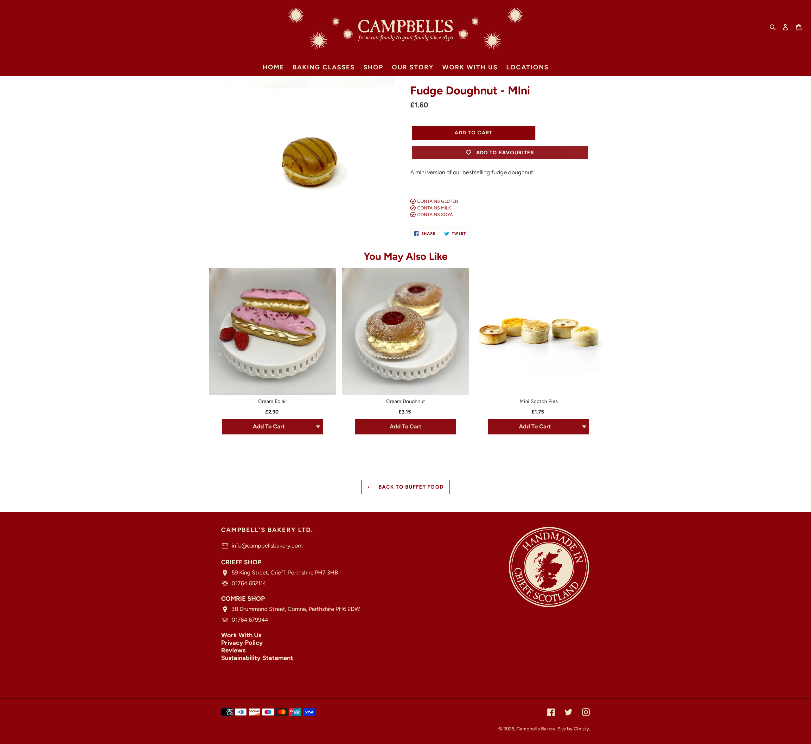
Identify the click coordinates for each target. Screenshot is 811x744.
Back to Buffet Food (410, 487)
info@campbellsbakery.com (267, 545)
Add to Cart (405, 426)
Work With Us (241, 635)
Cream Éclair (272, 401)
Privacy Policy (242, 642)
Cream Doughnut (405, 401)
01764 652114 (249, 583)
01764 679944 (250, 619)
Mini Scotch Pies (539, 401)
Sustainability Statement (257, 658)
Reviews (233, 650)
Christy (581, 729)
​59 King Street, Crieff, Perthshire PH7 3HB (285, 572)
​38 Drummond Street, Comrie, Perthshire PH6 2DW (296, 609)
